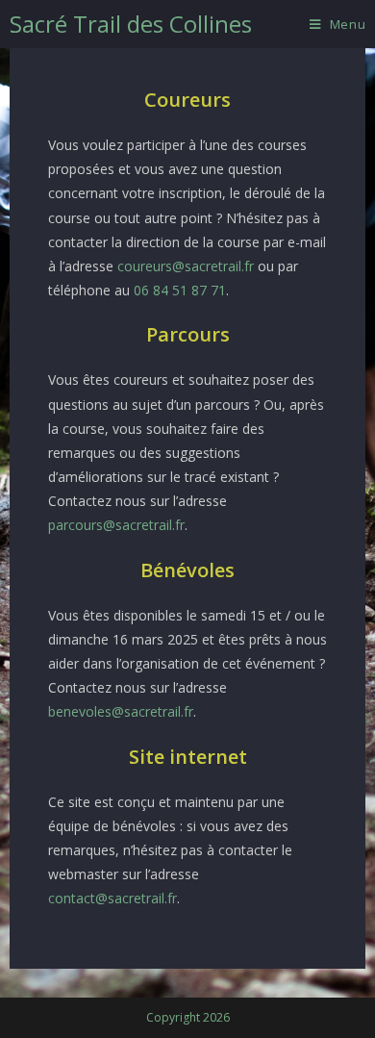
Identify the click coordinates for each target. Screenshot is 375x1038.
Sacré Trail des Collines (131, 23)
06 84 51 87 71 (180, 290)
